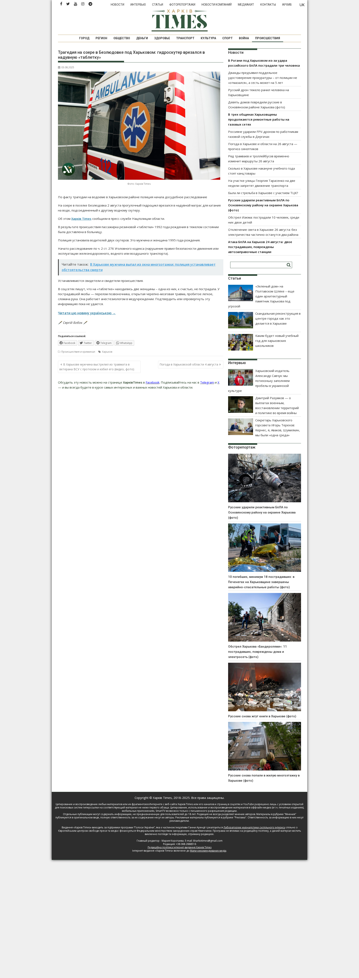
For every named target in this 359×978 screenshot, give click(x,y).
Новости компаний (217, 4)
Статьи (157, 4)
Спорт (227, 38)
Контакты (268, 4)
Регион (101, 38)
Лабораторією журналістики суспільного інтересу (254, 827)
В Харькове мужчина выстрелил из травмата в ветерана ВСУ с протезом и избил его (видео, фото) (96, 366)
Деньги (142, 38)
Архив (287, 4)
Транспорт (185, 38)
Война (244, 38)
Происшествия (267, 38)
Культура (208, 38)
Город (84, 38)
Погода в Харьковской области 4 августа (189, 364)
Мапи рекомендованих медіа (208, 850)
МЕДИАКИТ (246, 4)
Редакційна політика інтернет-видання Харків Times (179, 847)
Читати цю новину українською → (87, 313)
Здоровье (162, 38)
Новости (117, 4)
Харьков (107, 351)
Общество (121, 38)
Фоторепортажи (182, 4)
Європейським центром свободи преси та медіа (88, 831)
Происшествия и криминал (78, 351)
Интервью (138, 4)
